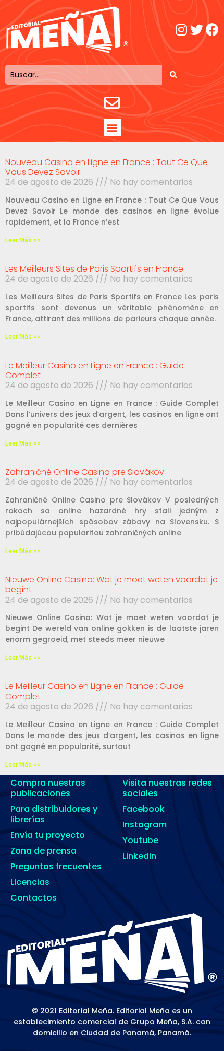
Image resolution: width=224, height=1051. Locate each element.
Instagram (144, 825)
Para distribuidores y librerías (53, 814)
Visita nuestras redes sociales (167, 788)
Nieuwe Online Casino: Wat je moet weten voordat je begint (111, 584)
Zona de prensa (43, 851)
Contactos (33, 898)
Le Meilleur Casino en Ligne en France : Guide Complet (94, 370)
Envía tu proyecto (47, 835)
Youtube (140, 840)
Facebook (143, 809)
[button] (112, 127)
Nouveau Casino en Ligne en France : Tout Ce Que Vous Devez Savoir (106, 167)
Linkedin (139, 856)
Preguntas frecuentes (56, 866)
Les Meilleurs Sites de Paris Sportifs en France (94, 269)
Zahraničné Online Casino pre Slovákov (84, 472)
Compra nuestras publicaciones (47, 788)
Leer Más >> (23, 240)
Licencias (29, 882)
